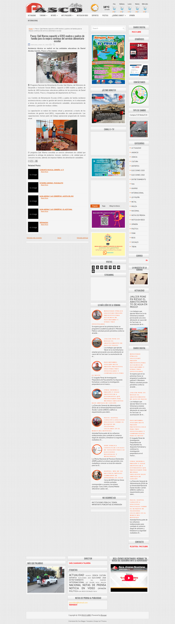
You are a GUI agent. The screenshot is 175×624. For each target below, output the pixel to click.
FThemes (103, 621)
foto (133, 184)
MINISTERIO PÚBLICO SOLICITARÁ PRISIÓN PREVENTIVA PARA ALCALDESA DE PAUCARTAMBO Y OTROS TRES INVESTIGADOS (107, 317)
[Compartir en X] (34, 161)
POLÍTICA (105, 15)
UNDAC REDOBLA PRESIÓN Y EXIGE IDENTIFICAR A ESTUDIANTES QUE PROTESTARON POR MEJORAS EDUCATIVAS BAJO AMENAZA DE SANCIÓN (107, 396)
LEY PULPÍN (135, 197)
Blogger (104, 615)
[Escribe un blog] (31, 161)
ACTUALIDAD (32, 15)
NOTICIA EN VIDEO (82, 15)
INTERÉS (54, 15)
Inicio (59, 238)
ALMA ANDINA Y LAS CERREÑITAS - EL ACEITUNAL (56, 209)
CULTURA (134, 161)
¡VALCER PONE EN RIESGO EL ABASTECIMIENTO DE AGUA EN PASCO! (138, 302)
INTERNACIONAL (33, 20)
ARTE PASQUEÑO (67, 15)
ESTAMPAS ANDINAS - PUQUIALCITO (51, 183)
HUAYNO (134, 188)
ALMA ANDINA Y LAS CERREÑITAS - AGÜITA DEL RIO (57, 196)
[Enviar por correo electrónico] (29, 161)
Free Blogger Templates (85, 621)
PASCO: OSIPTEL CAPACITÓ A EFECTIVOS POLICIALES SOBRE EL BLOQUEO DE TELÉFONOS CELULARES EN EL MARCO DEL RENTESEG (108, 424)
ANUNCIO (134, 152)
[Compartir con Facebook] (36, 161)
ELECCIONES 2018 (138, 175)
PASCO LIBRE (86, 615)
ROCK (133, 238)
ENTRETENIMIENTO (138, 179)
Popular (95, 206)
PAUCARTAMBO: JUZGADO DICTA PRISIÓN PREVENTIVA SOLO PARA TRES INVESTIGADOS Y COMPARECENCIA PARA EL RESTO (107, 369)
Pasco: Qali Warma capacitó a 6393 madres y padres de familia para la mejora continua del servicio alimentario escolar (57, 38)
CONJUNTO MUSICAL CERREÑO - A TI (52, 170)
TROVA (133, 247)
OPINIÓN (132, 15)
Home (31, 29)
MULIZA (134, 206)
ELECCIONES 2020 (138, 170)
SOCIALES (134, 242)
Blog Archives (115, 206)
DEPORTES (95, 15)
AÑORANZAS (44, 222)
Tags (103, 206)
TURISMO (43, 15)
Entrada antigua (82, 238)
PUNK (133, 233)
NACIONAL (135, 211)
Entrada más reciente (34, 238)
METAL (133, 202)
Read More (44, 172)
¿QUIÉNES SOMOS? (119, 15)
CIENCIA (134, 157)
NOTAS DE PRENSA (138, 215)
